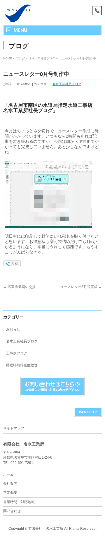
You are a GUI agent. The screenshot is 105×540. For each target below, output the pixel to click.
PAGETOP (88, 412)
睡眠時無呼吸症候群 (22, 365)
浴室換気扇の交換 (19, 287)
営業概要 (10, 493)
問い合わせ (12, 511)
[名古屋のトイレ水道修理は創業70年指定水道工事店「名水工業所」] (17, 15)
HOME (7, 58)
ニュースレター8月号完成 (79, 287)
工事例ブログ (16, 353)
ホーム (8, 474)
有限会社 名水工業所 (45, 529)
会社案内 (10, 483)
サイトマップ (13, 428)
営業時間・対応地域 (19, 502)
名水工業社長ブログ (42, 58)
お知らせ (13, 329)
